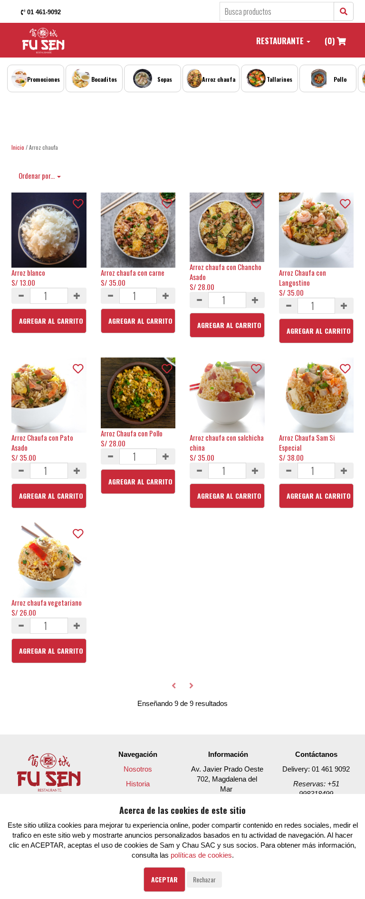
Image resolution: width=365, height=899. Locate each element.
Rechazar (204, 879)
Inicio (17, 147)
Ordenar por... (37, 175)
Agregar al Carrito (51, 321)
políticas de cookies (201, 855)
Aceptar (164, 879)
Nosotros (138, 769)
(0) (331, 41)
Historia (138, 784)
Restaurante (281, 41)
